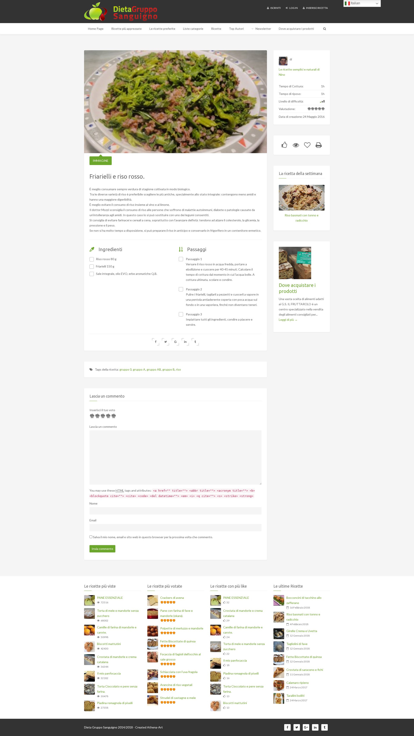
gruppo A (139, 369)
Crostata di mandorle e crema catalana (116, 659)
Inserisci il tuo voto (102, 410)
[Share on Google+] (175, 341)
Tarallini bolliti (295, 695)
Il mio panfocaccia (109, 673)
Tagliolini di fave (296, 644)
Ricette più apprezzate (126, 28)
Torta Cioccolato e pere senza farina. (117, 688)
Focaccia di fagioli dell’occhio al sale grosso (180, 656)
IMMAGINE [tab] (100, 160)
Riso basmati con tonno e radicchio (301, 217)
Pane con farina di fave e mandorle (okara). (176, 613)
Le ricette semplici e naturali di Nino (299, 72)
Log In (293, 7)
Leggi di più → (288, 319)
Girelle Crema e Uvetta (301, 631)
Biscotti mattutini (109, 644)
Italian (355, 3)
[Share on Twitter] (165, 341)
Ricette (216, 28)
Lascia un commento (103, 426)
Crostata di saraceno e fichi (304, 670)
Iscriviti (275, 7)
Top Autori (236, 28)
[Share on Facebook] (155, 341)
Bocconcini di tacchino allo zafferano (303, 600)
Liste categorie (193, 28)
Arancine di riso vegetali (176, 685)
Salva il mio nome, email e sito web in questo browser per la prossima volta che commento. (153, 537)
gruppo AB (154, 369)
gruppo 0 (125, 369)
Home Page (96, 28)
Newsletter (263, 28)
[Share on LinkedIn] (185, 341)
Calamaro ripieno (297, 682)
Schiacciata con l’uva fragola (179, 672)
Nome (93, 503)
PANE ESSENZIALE (110, 597)
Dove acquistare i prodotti (296, 28)
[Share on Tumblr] (195, 341)
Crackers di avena (172, 597)
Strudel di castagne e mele (178, 698)
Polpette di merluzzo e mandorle (181, 628)
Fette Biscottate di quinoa (178, 641)
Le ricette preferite (162, 28)
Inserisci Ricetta (317, 7)
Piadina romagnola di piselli (115, 703)
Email (92, 520)
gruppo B (168, 369)
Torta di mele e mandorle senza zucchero (118, 613)
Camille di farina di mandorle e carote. (116, 629)
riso (178, 369)
